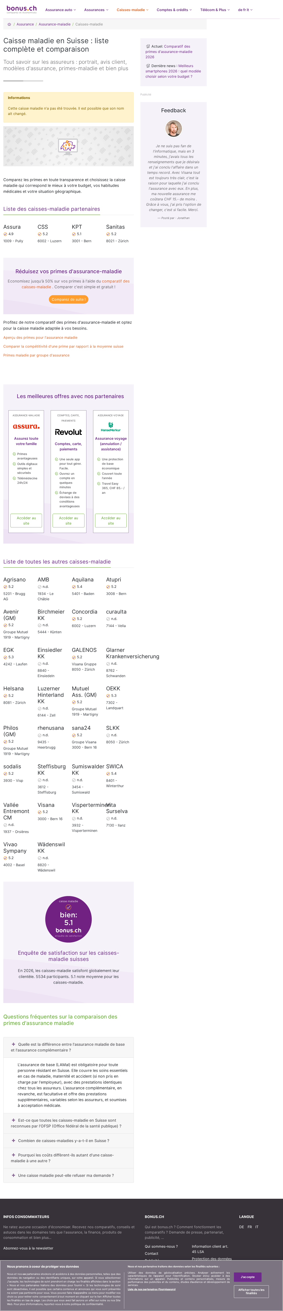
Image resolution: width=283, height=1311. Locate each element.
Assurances (94, 10)
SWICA (114, 766)
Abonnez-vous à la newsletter (28, 1248)
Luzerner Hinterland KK (51, 695)
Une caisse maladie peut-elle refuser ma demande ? (66, 1175)
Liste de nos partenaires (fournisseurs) (152, 1289)
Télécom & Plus (213, 10)
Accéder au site (26, 520)
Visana (46, 805)
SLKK (113, 728)
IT (256, 1227)
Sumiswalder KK (88, 769)
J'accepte (248, 1277)
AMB (43, 579)
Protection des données (212, 1259)
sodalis (12, 766)
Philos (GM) (10, 731)
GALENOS (84, 650)
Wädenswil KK (51, 847)
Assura (12, 227)
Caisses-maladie (131, 10)
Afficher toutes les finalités (251, 1291)
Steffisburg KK (52, 769)
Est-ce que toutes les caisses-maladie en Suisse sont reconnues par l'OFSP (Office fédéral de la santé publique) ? (66, 1123)
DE (241, 1227)
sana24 (81, 728)
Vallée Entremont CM (16, 811)
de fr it (243, 10)
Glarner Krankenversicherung (132, 653)
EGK (8, 650)
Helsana (13, 688)
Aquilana (83, 579)
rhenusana (51, 728)
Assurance (25, 24)
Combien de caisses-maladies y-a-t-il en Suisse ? (63, 1140)
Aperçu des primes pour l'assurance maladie (40, 337)
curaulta (116, 611)
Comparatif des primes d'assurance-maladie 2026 (168, 51)
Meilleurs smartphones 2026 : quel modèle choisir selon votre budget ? (173, 71)
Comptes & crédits (172, 10)
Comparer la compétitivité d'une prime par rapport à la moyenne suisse (63, 346)
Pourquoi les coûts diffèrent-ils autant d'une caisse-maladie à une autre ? (62, 1158)
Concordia (85, 611)
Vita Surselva (117, 808)
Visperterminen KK (91, 808)
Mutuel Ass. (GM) (84, 691)
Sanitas (115, 227)
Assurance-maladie (55, 24)
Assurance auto (58, 10)
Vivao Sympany (15, 847)
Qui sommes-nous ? (161, 1246)
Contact (151, 1253)
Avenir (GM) (11, 614)
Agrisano (14, 579)
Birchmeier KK (51, 614)
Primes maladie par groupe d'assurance (36, 355)
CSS (43, 227)
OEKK (113, 688)
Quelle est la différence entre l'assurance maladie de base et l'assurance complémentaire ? (68, 1047)
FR (250, 1227)
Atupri (113, 579)
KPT (77, 227)
